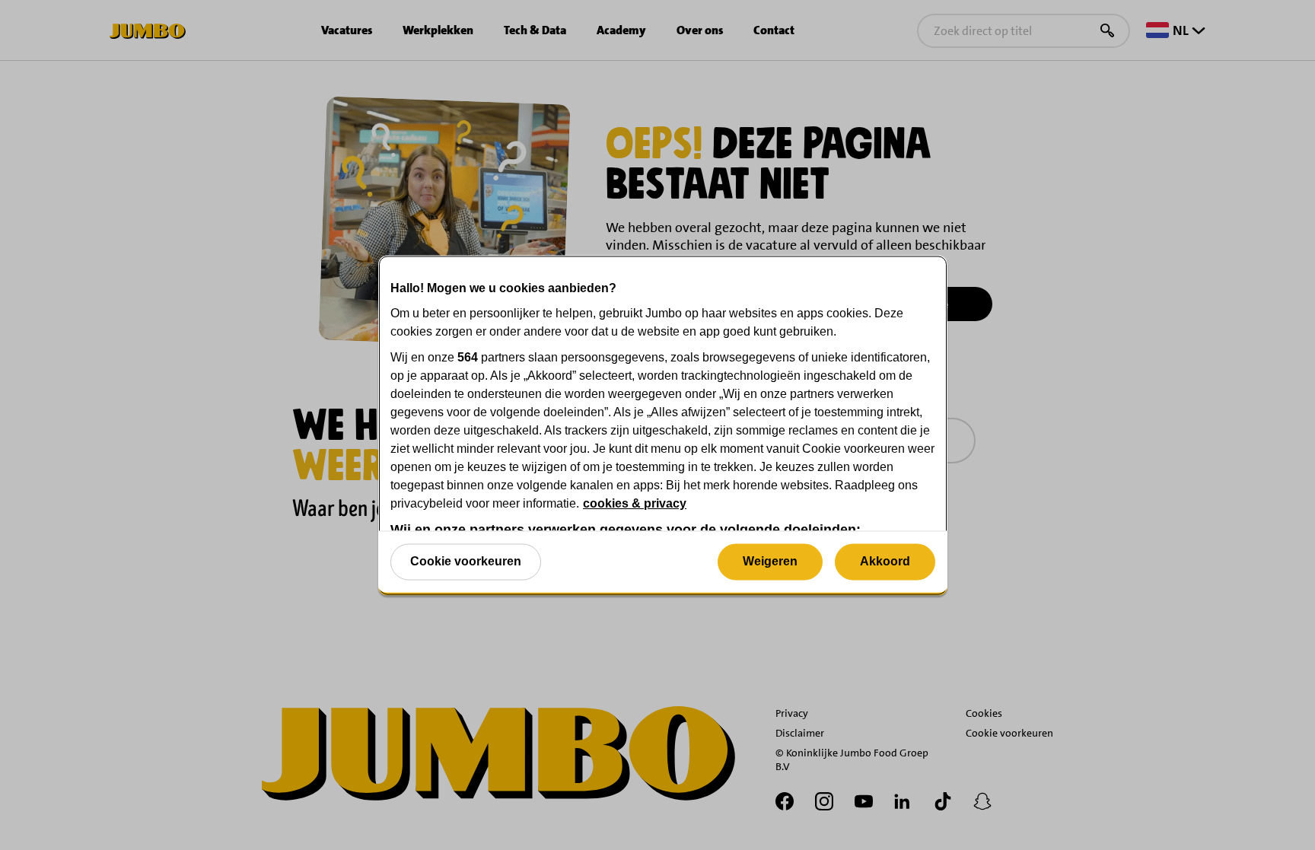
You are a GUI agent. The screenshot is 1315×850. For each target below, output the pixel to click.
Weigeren (770, 561)
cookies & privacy (634, 502)
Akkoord (885, 561)
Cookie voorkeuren (465, 561)
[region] (662, 425)
